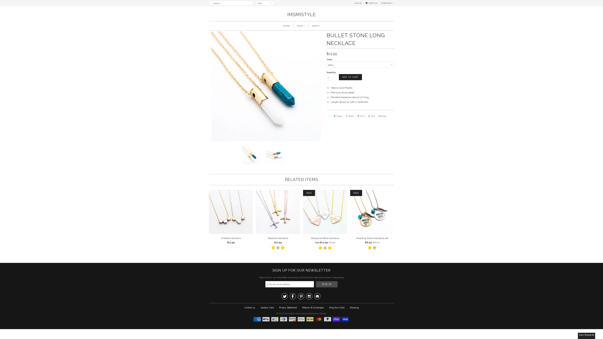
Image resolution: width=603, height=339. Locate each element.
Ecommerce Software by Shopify (311, 313)
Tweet (339, 116)
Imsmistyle (301, 14)
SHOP (300, 26)
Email (383, 116)
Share (350, 116)
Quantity (331, 72)
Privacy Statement (288, 307)
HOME (286, 26)
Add (373, 116)
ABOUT (316, 26)
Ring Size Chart (337, 307)
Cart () (373, 3)
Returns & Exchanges (313, 307)
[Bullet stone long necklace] (276, 86)
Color (329, 59)
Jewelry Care (267, 307)
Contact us (249, 307)
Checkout (387, 3)
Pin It (362, 116)
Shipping (354, 307)
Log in (357, 3)
